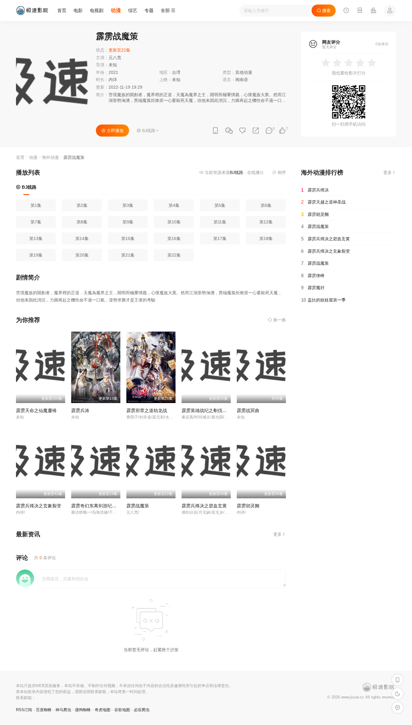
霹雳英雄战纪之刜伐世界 (206, 410)
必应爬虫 (142, 710)
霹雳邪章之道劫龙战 (146, 410)
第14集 (82, 238)
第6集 (266, 205)
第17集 (220, 238)
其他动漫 (243, 72)
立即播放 (115, 130)
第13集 (36, 238)
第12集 (266, 221)
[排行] (373, 11)
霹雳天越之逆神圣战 (323, 202)
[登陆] (390, 11)
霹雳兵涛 (80, 410)
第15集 (128, 238)
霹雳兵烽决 (315, 190)
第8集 (82, 221)
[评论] (269, 131)
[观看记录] (346, 11)
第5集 (219, 205)
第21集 (128, 255)
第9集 (127, 221)
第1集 (35, 205)
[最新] (360, 11)
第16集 (174, 238)
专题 (149, 10)
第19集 (36, 255)
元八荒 (115, 57)
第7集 (35, 221)
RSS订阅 (24, 710)
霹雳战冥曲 (248, 410)
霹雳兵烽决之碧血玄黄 (204, 505)
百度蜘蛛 (44, 710)
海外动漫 (50, 157)
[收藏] (242, 131)
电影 (78, 10)
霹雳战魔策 (137, 505)
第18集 (266, 238)
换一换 (279, 319)
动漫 (116, 10)
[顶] (282, 131)
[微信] (229, 131)
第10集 (174, 221)
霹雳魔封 (313, 287)
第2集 (82, 205)
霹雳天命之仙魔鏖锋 (36, 410)
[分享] (255, 131)
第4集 (174, 205)
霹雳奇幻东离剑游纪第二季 (98, 505)
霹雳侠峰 (313, 275)
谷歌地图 (122, 710)
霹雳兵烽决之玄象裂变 (38, 505)
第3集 (127, 205)
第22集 (174, 255)
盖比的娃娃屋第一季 (323, 300)
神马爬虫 (63, 710)
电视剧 (96, 10)
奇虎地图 (102, 710)
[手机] (215, 131)
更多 (277, 534)
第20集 (82, 255)
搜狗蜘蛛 (83, 710)
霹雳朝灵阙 (248, 505)
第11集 (220, 221)
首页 (61, 10)
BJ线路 (28, 187)
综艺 (132, 10)
